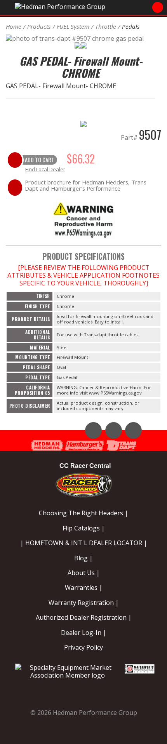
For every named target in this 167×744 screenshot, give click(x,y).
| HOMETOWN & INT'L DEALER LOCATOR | (83, 543)
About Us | (84, 572)
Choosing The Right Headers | (83, 513)
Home (13, 26)
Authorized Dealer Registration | (84, 617)
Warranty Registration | (84, 602)
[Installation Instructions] (83, 220)
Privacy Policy (83, 647)
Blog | (83, 558)
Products (39, 26)
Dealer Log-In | (83, 632)
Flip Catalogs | (84, 528)
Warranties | (84, 587)
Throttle (105, 26)
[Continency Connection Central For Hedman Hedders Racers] (83, 483)
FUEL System (73, 26)
